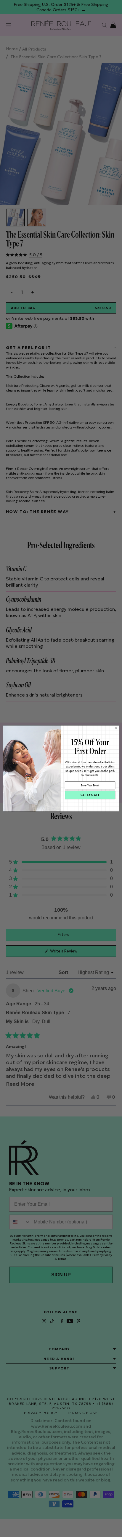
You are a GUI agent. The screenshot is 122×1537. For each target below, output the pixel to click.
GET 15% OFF (90, 795)
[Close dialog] (116, 728)
